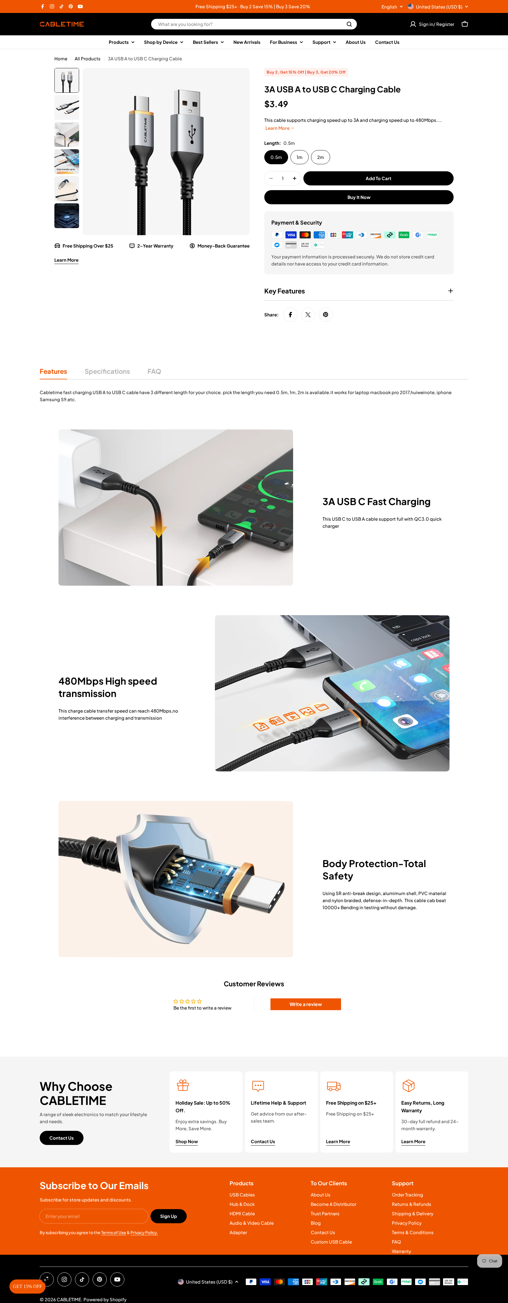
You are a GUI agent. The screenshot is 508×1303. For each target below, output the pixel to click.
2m (320, 157)
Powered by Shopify (104, 1299)
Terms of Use (113, 1232)
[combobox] (254, 24)
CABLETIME (69, 1299)
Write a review (306, 1004)
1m (300, 157)
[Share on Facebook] (290, 315)
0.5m (276, 157)
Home (60, 58)
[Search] (349, 24)
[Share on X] (308, 315)
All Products (88, 58)
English (389, 6)
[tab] (53, 373)
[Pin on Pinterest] (326, 315)
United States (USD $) (439, 6)
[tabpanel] (254, 396)
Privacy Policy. (144, 1232)
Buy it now (358, 197)
